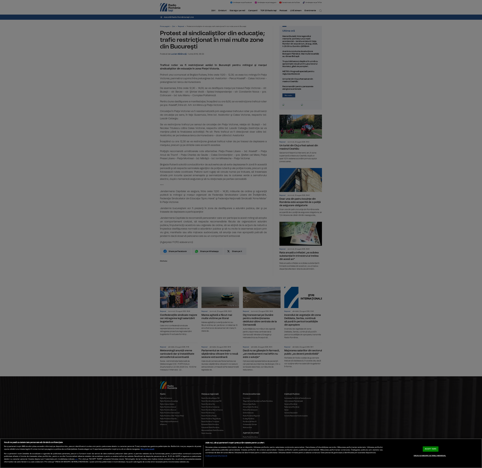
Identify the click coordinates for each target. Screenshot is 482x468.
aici (76, 459)
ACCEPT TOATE (431, 449)
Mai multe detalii (147, 449)
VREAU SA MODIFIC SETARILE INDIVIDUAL (430, 456)
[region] (241, 453)
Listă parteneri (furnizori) (216, 456)
